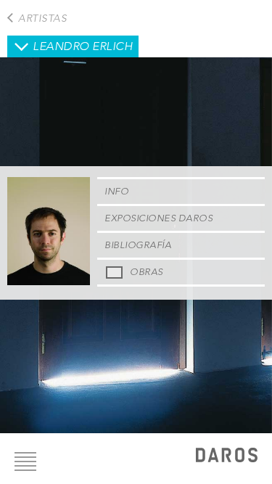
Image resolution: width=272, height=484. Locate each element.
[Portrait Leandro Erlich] (48, 281)
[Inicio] (226, 457)
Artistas (42, 18)
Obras (146, 272)
